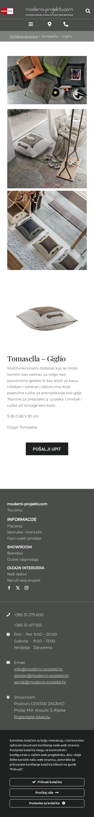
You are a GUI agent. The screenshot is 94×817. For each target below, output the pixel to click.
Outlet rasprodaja (23, 559)
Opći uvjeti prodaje (24, 538)
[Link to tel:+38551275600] (65, 24)
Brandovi (15, 553)
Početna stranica (24, 36)
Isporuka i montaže (24, 532)
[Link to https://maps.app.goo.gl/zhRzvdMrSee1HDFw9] (49, 24)
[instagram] (26, 588)
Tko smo (14, 510)
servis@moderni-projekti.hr (40, 682)
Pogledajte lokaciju (32, 717)
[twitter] (18, 588)
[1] (47, 57)
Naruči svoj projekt (23, 580)
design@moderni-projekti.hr (41, 675)
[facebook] (9, 588)
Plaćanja (15, 526)
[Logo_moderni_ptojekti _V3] (49, 8)
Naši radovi (17, 574)
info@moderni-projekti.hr (38, 669)
